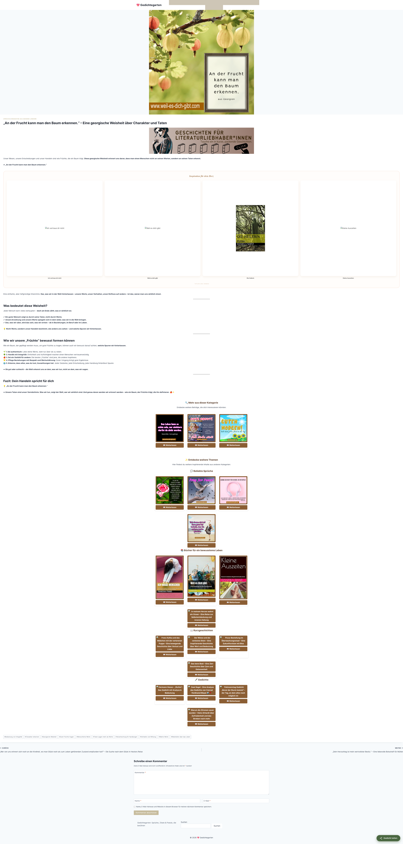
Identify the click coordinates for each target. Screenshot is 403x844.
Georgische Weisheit (49, 737)
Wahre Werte (163, 737)
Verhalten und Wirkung (148, 737)
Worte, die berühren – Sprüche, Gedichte (187, 2)
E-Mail (207, 801)
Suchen (184, 822)
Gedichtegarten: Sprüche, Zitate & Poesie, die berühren (156, 824)
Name (138, 801)
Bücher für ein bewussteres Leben (232, 2)
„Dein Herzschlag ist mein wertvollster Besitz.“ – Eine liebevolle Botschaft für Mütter (368, 750)
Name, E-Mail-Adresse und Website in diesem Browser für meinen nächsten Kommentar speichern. (174, 807)
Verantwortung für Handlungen (126, 737)
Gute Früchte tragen (66, 737)
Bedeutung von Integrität (13, 737)
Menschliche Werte (83, 737)
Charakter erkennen (32, 737)
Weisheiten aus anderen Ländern (24, 119)
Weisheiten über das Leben (180, 737)
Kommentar (140, 772)
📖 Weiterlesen (169, 445)
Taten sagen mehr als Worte (103, 737)
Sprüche (6, 119)
